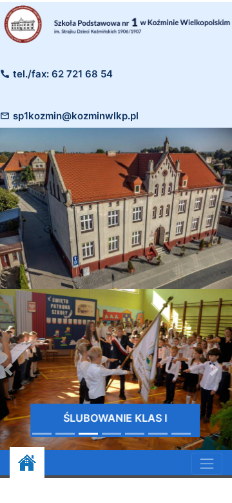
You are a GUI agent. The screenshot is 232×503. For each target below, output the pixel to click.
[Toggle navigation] (206, 464)
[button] (214, 369)
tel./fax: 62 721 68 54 (63, 74)
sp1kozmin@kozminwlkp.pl (76, 116)
